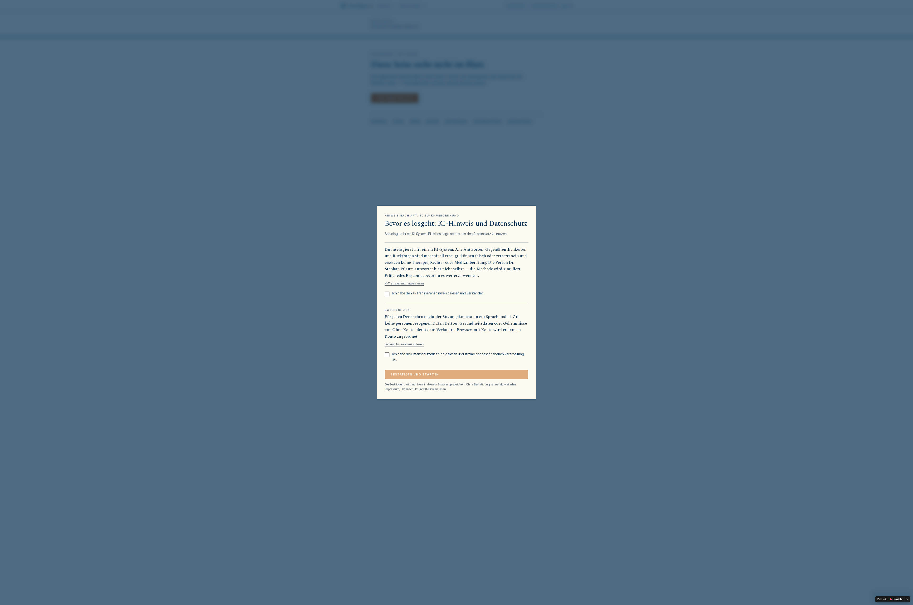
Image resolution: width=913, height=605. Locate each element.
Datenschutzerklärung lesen (404, 344)
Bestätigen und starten (415, 374)
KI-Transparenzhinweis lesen (404, 283)
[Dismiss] (907, 599)
